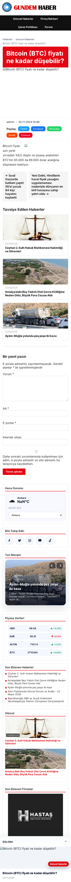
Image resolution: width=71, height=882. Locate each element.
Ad (6, 408)
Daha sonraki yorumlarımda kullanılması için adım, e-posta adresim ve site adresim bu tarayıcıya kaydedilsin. (33, 460)
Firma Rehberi (49, 18)
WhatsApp (54, 128)
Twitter (23, 128)
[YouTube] (40, 540)
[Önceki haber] (52, 565)
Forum (49, 27)
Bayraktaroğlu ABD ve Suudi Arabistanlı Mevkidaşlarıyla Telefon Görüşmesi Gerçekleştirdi (36, 700)
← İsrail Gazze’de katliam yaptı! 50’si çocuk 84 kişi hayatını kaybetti (14, 186)
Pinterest (25, 135)
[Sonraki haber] (60, 565)
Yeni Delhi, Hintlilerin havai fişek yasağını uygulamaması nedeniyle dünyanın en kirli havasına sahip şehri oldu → (47, 185)
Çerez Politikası (28, 27)
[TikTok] (50, 540)
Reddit (12, 135)
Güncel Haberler (23, 18)
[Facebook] (9, 540)
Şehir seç (15, 508)
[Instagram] (29, 540)
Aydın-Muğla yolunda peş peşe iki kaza (30, 687)
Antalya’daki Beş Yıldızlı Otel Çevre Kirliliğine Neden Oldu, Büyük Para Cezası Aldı (37, 682)
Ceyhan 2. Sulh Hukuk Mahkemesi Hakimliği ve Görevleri (34, 675)
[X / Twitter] (19, 540)
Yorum (8, 374)
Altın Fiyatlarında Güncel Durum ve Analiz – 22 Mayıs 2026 (34, 693)
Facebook (38, 128)
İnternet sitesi (12, 437)
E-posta (9, 423)
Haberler (8, 39)
